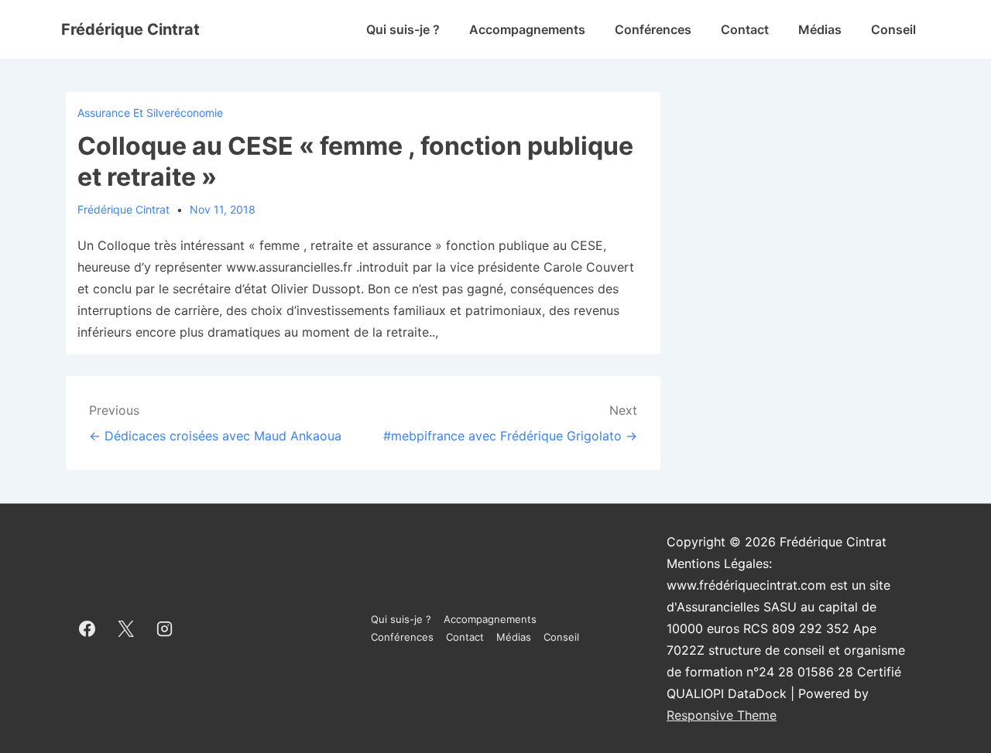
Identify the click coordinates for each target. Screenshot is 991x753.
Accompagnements (527, 29)
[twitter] (126, 628)
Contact (745, 29)
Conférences (653, 29)
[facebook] (87, 628)
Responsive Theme (722, 715)
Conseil (893, 29)
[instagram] (165, 628)
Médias (820, 29)
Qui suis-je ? (403, 29)
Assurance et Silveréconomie (150, 112)
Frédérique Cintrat (130, 29)
